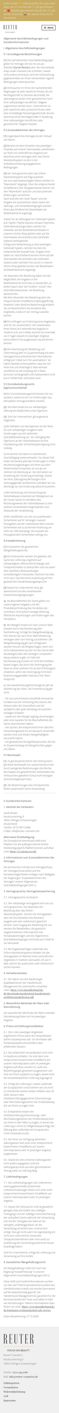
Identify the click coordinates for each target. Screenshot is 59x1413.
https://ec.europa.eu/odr (23, 851)
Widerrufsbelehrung (14, 1391)
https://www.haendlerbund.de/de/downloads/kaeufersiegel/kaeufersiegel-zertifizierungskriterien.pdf (27, 993)
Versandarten (10, 1387)
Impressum (9, 1400)
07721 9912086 (20, 1372)
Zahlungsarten (11, 1383)
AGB (5, 1396)
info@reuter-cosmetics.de (23, 1376)
